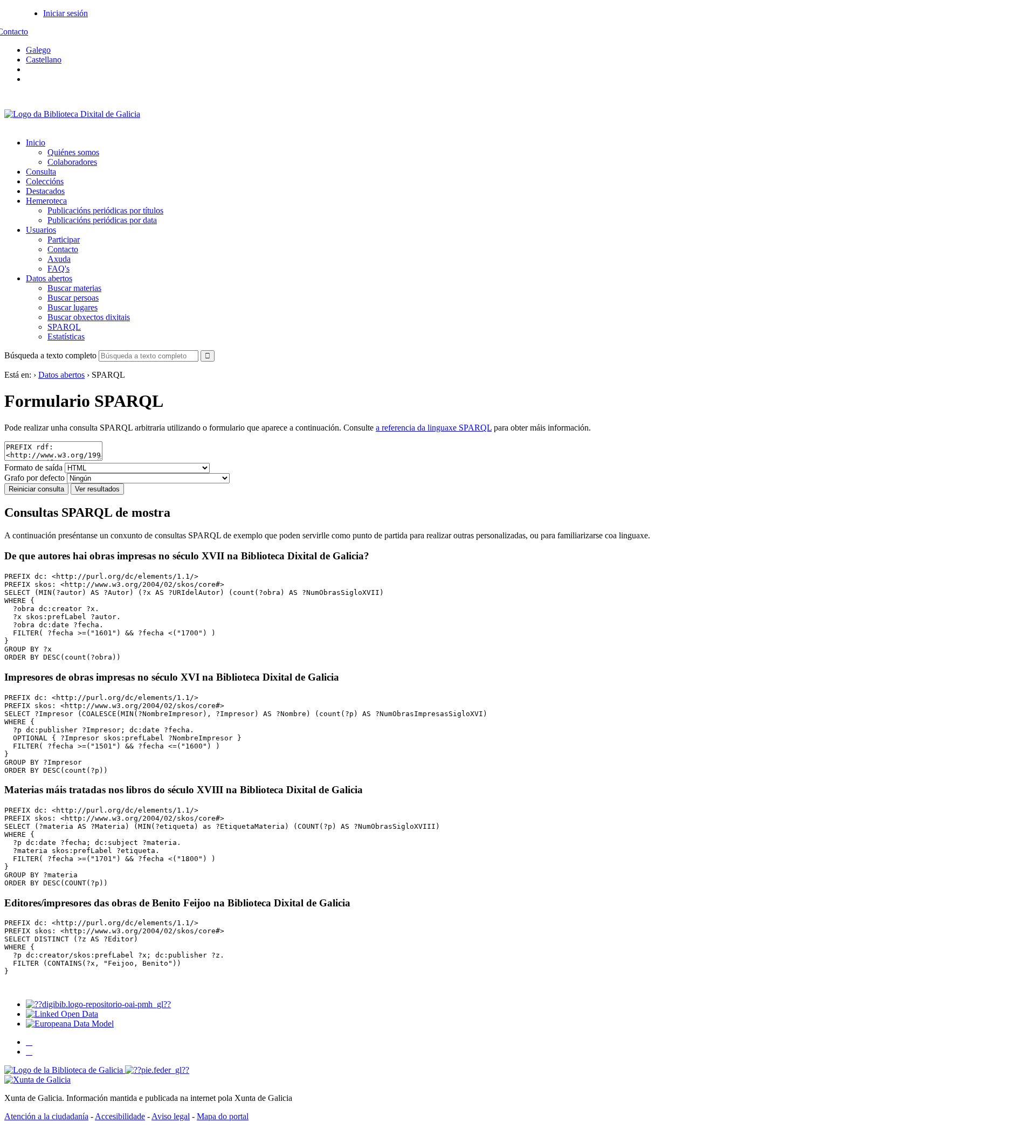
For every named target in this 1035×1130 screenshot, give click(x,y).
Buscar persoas (73, 297)
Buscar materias (74, 288)
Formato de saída (33, 467)
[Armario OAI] (98, 1004)
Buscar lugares (72, 307)
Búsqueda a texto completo (50, 355)
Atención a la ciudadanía (46, 1116)
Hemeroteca (46, 200)
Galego (38, 49)
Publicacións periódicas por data (102, 220)
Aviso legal (170, 1116)
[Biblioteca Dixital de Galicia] (72, 114)
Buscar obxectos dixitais (88, 317)
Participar (63, 239)
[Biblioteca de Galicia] (64, 1069)
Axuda (59, 259)
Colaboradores (72, 162)
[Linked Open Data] (62, 1013)
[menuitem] (528, 152)
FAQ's (58, 268)
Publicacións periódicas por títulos (105, 210)
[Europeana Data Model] (70, 1023)
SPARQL (64, 326)
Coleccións (45, 181)
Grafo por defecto (34, 477)
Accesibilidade (120, 1116)
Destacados (45, 191)
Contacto (62, 249)
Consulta (41, 171)
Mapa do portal (223, 1116)
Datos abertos (49, 278)
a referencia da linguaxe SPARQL (434, 427)
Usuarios (41, 229)
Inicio (35, 142)
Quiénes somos (73, 152)
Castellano (43, 59)
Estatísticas (66, 336)
